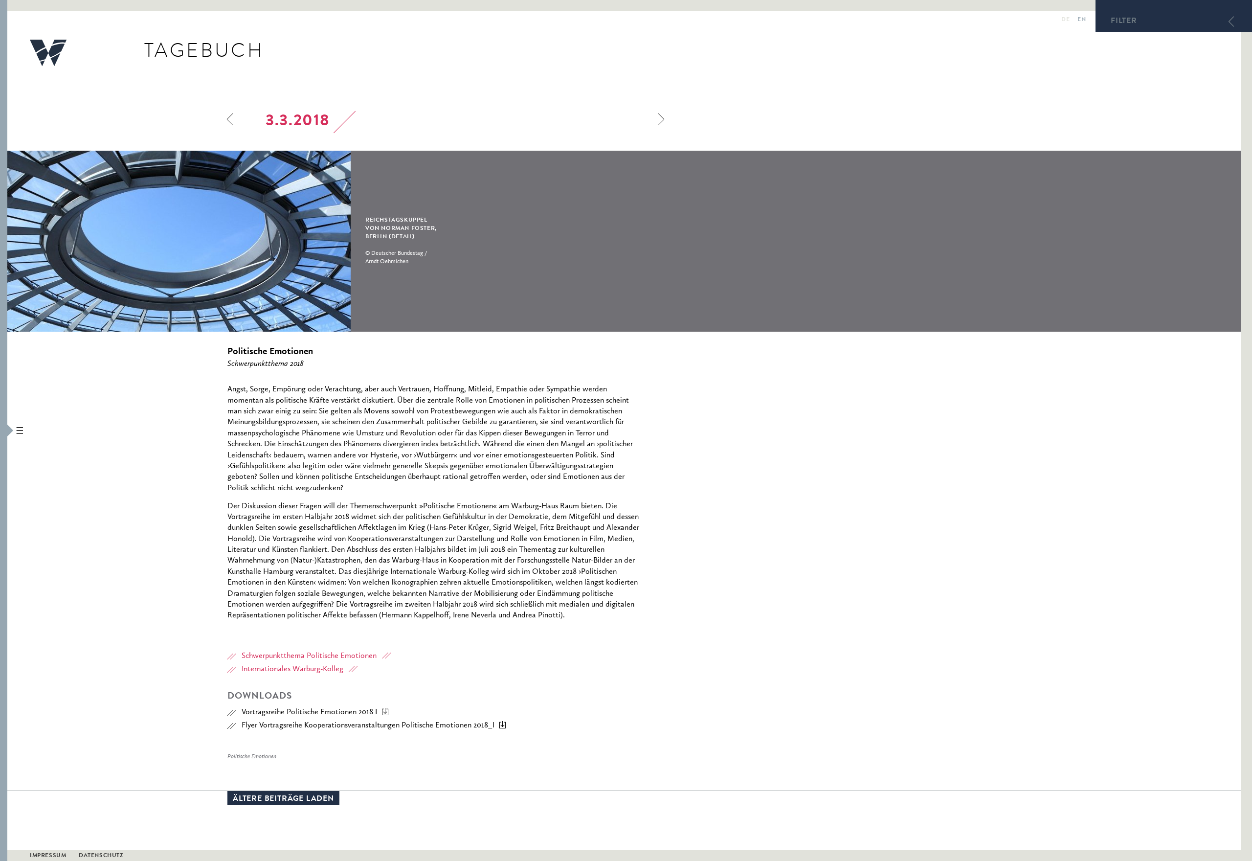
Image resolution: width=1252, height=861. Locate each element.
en (1081, 20)
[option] (245, 241)
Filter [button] (1124, 21)
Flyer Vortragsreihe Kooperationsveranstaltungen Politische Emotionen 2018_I (368, 725)
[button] (3, 430)
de (1065, 20)
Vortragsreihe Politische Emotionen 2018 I (309, 712)
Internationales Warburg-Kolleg (292, 669)
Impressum (48, 856)
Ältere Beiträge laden (283, 799)
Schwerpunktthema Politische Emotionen (309, 656)
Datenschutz (101, 856)
